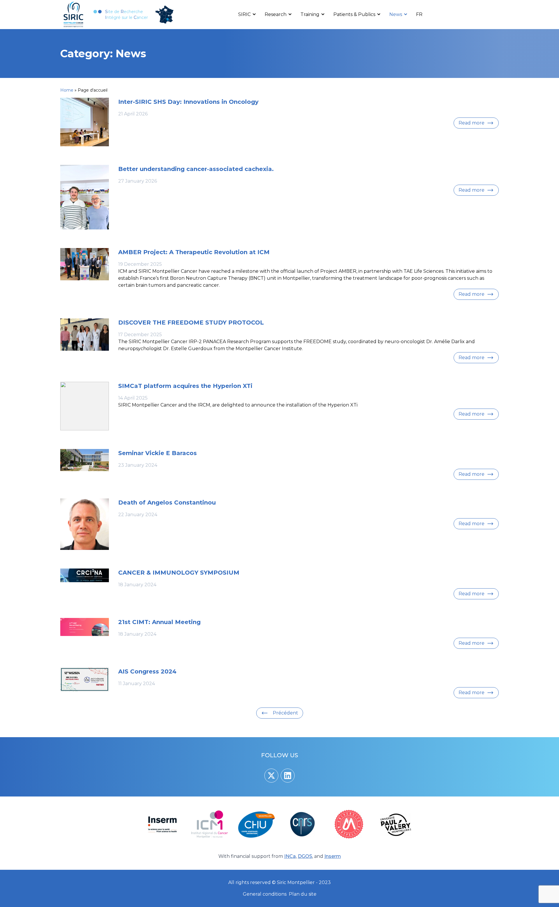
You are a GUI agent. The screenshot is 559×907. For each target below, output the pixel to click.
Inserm (332, 856)
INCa (290, 856)
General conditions (264, 894)
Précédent (285, 713)
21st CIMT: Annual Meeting (159, 622)
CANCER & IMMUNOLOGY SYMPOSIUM (178, 572)
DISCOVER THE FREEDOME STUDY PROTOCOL (191, 322)
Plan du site (302, 894)
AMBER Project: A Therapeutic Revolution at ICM (194, 252)
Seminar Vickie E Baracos (157, 453)
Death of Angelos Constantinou (167, 502)
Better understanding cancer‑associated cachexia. (196, 168)
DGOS (305, 856)
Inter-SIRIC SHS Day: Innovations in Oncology (188, 101)
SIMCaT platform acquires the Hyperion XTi (185, 385)
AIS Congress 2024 (147, 671)
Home (66, 90)
